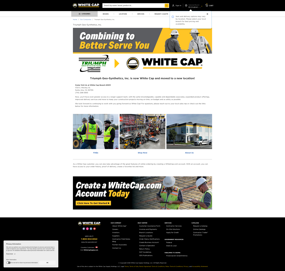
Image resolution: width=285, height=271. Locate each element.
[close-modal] (207, 14)
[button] (116, 223)
